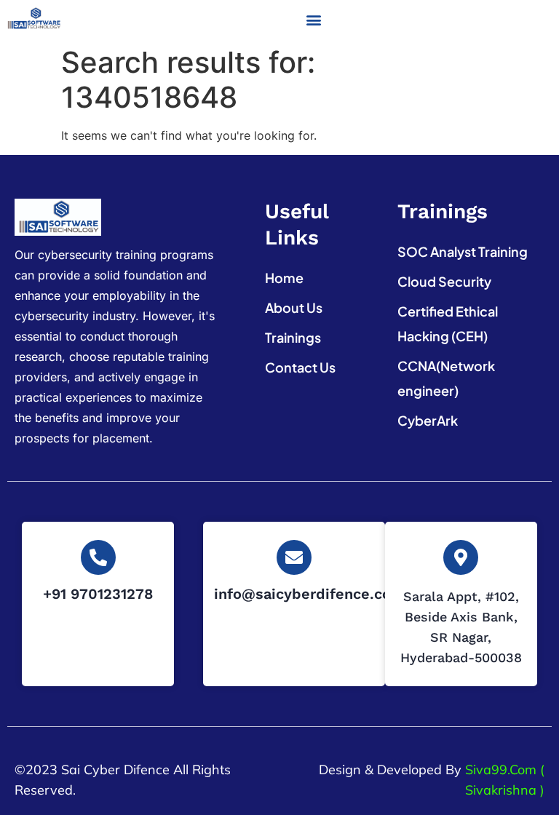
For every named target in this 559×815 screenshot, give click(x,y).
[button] (313, 20)
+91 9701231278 (98, 594)
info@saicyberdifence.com (309, 594)
